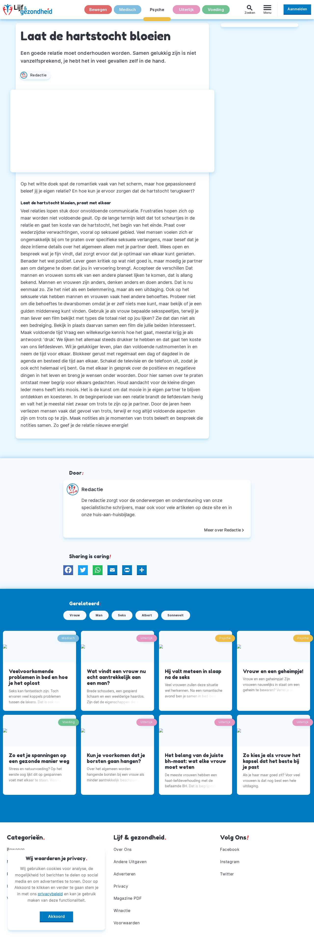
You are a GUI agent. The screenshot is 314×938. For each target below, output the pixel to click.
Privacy (121, 886)
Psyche (157, 9)
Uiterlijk (186, 9)
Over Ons (123, 849)
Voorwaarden (127, 922)
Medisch (127, 9)
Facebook (229, 849)
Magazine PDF (128, 898)
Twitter (227, 873)
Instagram (230, 861)
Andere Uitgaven (130, 861)
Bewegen (98, 9)
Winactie (122, 910)
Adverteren (125, 873)
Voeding (216, 9)
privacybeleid (50, 893)
